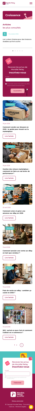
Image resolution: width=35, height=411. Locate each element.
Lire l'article (9, 136)
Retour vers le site (17, 401)
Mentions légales (20, 406)
